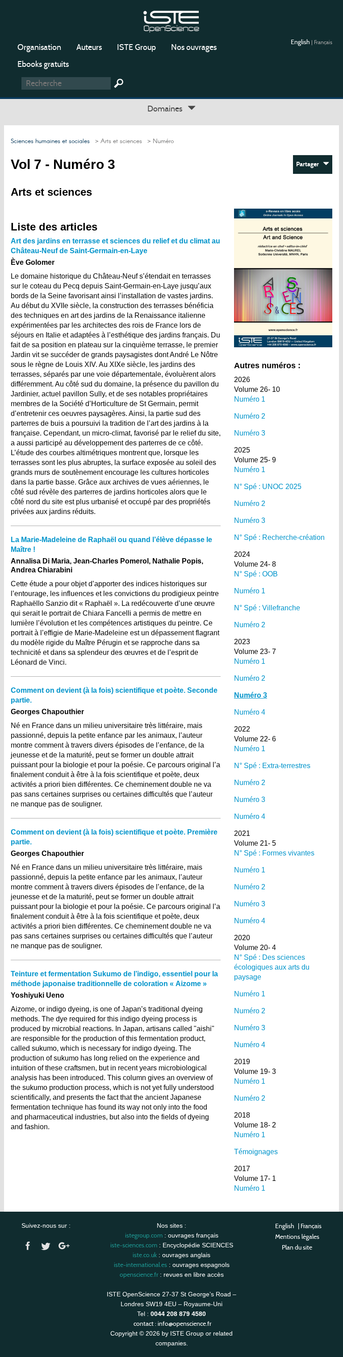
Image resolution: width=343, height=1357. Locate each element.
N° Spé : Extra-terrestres (272, 765)
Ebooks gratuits (43, 64)
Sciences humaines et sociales (50, 141)
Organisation (39, 47)
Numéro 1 (249, 399)
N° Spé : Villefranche (267, 608)
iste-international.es (140, 1265)
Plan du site (297, 1247)
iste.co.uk (145, 1255)
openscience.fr (139, 1275)
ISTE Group (136, 47)
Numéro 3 (249, 433)
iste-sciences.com (133, 1245)
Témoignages (256, 1152)
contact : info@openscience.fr (172, 1324)
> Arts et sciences (117, 141)
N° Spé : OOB (256, 574)
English (301, 42)
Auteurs (89, 47)
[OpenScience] (171, 20)
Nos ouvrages (194, 47)
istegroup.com (144, 1235)
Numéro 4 (249, 712)
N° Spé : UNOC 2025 (267, 486)
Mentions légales (297, 1237)
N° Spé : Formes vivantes (274, 853)
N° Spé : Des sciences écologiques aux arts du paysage (272, 967)
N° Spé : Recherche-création (279, 537)
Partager (309, 164)
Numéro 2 (249, 416)
